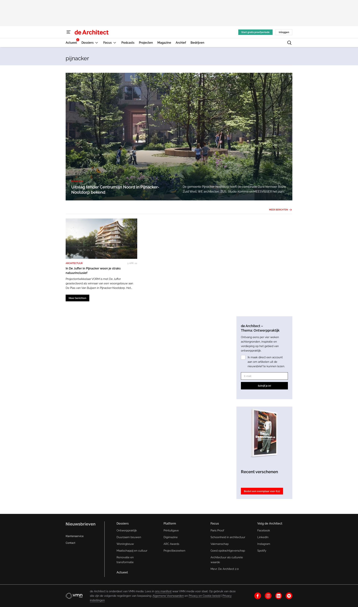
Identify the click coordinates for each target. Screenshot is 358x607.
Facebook (263, 530)
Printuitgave (171, 530)
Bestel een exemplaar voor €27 (262, 491)
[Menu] (69, 32)
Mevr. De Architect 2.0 (225, 569)
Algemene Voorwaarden (168, 595)
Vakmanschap (220, 544)
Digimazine (171, 537)
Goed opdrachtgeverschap (228, 550)
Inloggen (284, 32)
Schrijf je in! (264, 385)
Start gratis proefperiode (255, 32)
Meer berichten (278, 209)
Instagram (263, 544)
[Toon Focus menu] (114, 42)
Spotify (261, 550)
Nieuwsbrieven (80, 524)
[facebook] (257, 595)
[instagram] (268, 595)
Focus (215, 523)
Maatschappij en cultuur (132, 550)
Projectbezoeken (174, 550)
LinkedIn (262, 537)
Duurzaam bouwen (129, 537)
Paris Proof (217, 530)
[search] (289, 42)
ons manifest (163, 591)
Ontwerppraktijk (127, 530)
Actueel (122, 572)
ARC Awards (171, 544)
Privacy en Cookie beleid (204, 595)
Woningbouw (125, 544)
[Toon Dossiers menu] (96, 42)
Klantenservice (75, 536)
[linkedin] (278, 595)
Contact (70, 542)
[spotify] (289, 595)
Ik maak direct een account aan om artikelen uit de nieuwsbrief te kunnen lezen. (266, 362)
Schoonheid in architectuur (228, 537)
